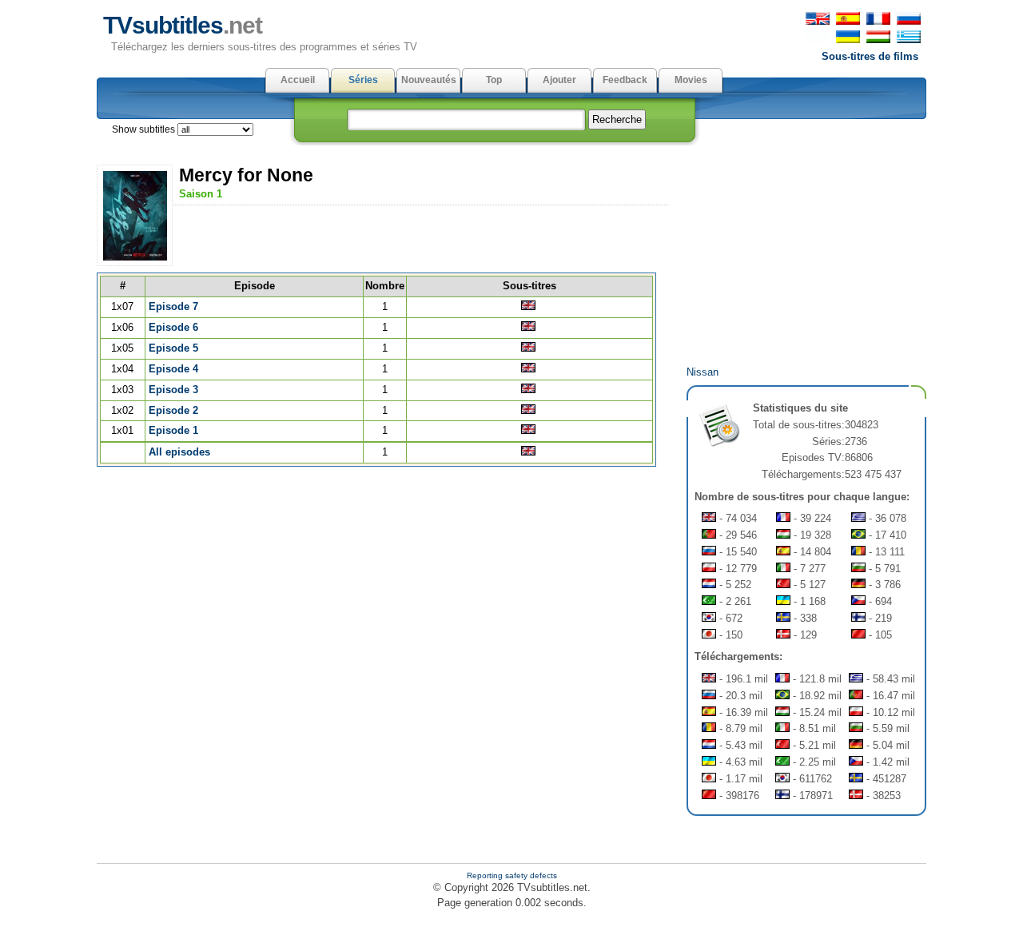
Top (494, 80)
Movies (691, 80)
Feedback (625, 80)
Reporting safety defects (512, 875)
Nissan (702, 372)
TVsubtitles (182, 25)
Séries (363, 80)
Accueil (298, 80)
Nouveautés (428, 80)
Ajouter (559, 80)
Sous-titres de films (870, 56)
